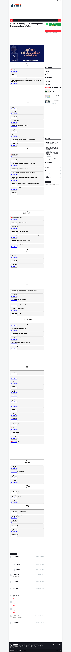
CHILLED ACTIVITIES (53, 166)
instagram (47, 73)
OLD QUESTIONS (53, 173)
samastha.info (47, 81)
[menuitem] (11, 20)
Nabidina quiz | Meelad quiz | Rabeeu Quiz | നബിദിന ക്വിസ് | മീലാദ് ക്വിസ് (55, 90)
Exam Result (47, 83)
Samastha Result (48, 84)
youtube (47, 74)
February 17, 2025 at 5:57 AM (40, 595)
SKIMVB (50, 184)
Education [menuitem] (24, 20)
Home (11, 0)
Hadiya (53, 170)
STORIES (53, 176)
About (14, 0)
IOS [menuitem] (19, 20)
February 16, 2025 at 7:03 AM (40, 588)
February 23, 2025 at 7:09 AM (39, 615)
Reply (14, 578)
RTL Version (28, 0)
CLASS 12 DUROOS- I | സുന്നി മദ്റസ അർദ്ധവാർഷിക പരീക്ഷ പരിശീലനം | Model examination (53, 148)
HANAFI (53, 169)
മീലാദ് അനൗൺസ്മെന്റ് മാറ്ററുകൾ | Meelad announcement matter (55, 96)
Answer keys (53, 164)
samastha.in (47, 79)
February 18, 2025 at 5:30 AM (40, 564)
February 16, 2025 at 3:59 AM (40, 574)
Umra (57, 184)
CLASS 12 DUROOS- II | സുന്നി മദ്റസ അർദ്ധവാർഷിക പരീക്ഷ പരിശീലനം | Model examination (53, 143)
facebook (47, 70)
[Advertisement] (42, 10)
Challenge (53, 167)
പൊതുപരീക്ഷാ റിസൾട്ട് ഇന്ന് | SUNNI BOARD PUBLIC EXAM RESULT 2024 (55, 101)
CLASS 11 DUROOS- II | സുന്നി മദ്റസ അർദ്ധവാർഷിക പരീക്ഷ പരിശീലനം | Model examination (53, 153)
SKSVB (54, 184)
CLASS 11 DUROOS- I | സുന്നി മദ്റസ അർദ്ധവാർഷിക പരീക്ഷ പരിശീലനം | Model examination (53, 158)
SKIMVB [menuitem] (29, 20)
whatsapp (47, 71)
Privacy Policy (18, 0)
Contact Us (23, 0)
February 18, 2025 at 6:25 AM (40, 608)
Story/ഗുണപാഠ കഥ (53, 179)
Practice (53, 174)
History (47, 184)
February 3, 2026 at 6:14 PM (40, 622)
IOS (60, 650)
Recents (52, 87)
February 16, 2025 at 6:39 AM (40, 581)
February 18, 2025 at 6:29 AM (40, 569)
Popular (47, 87)
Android (57, 650)
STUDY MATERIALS (53, 177)
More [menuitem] (38, 20)
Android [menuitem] (15, 20)
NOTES (53, 171)
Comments (58, 87)
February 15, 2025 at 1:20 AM (40, 556)
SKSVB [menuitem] (34, 20)
